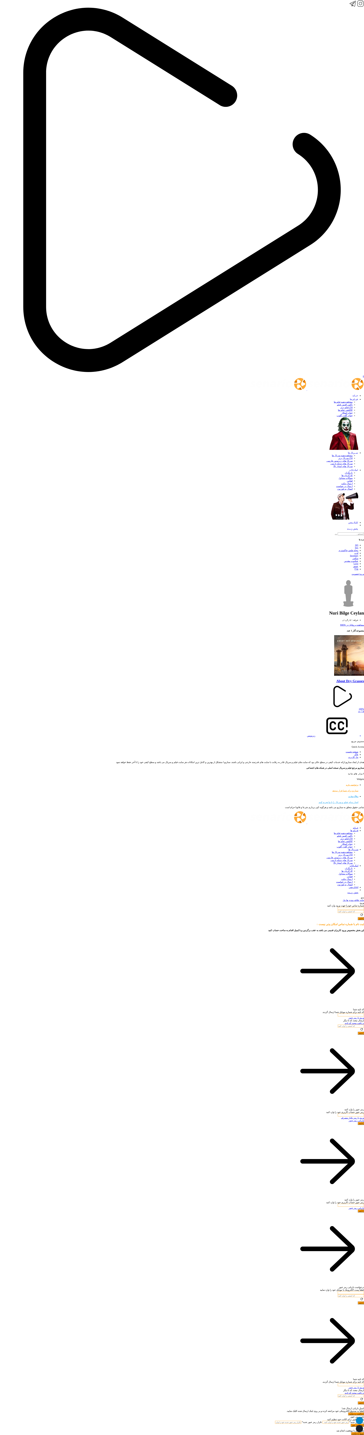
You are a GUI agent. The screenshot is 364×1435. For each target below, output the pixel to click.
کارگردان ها (347, 475)
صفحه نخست (352, 752)
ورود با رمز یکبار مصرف (352, 1118)
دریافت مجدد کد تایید (354, 1023)
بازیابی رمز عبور (356, 1120)
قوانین (350, 481)
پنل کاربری (353, 757)
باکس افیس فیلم (345, 404)
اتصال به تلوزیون (345, 489)
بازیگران (349, 473)
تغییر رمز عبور (357, 1425)
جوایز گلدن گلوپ (345, 415)
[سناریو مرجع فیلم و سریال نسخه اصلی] (307, 389)
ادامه (361, 919)
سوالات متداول (346, 478)
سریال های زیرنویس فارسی (339, 461)
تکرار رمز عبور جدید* (312, 1422)
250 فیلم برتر (346, 407)
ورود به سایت (357, 1433)
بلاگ (356, 754)
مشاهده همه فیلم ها (343, 402)
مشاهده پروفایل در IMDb (352, 625)
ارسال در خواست (344, 486)
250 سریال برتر (345, 458)
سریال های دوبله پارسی (341, 463)
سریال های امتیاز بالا (343, 466)
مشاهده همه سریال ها (342, 455)
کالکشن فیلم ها (345, 410)
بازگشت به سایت (356, 1414)
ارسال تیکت (347, 483)
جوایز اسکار (347, 413)
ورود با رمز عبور (356, 1018)
